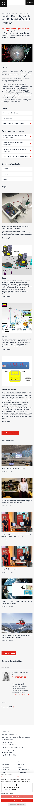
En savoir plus (6, 238)
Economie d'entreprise (9, 734)
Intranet (20, 767)
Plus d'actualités (9, 653)
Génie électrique (7, 740)
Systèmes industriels (9, 745)
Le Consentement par (17, 804)
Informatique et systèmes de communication (17, 750)
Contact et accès (23, 762)
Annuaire (21, 764)
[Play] (17, 53)
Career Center (6, 769)
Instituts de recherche (22, 13)
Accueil (4, 13)
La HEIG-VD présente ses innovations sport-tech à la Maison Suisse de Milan (16, 535)
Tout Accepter (17, 800)
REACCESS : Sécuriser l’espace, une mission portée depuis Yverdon (17, 602)
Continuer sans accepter (6, 774)
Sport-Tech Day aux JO (9, 569)
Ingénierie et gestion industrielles (13, 747)
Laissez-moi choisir (17, 796)
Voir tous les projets (10, 433)
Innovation (5, 767)
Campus (4, 772)
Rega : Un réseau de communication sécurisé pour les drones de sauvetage (17, 636)
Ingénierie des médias (9, 755)
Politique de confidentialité (7, 793)
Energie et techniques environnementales (16, 737)
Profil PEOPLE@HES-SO (20, 677)
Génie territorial (7, 752)
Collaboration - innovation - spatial (13, 468)
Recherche (5, 764)
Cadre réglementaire (25, 769)
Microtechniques (7, 742)
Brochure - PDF (7, 707)
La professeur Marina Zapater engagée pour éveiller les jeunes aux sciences (17, 501)
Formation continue (8, 762)
